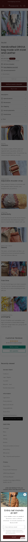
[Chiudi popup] (24, 494)
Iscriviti (14, 537)
